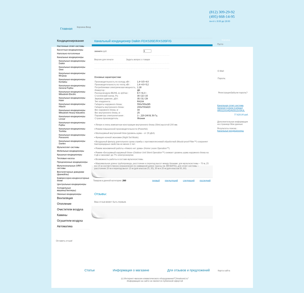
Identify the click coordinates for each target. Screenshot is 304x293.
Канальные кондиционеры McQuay (72, 74)
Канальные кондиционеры (70, 57)
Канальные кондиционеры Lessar (72, 117)
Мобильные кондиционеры (70, 151)
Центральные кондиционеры (71, 184)
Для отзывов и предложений (188, 270)
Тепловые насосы (66, 158)
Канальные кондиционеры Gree (72, 68)
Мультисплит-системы (68, 147)
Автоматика (64, 226)
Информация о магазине (131, 270)
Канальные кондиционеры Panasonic (72, 136)
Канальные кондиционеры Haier (72, 99)
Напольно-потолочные (68, 53)
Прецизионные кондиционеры (72, 162)
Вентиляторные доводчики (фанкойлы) (70, 173)
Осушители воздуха (70, 220)
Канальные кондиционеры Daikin (72, 62)
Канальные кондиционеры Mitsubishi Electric (72, 93)
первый (156, 180)
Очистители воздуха (70, 209)
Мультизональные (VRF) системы (69, 167)
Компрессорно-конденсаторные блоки (73, 179)
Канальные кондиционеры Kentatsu (72, 80)
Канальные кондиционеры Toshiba (72, 130)
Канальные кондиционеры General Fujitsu (72, 86)
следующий (189, 180)
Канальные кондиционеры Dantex (72, 142)
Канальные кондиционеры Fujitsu (72, 123)
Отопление (64, 203)
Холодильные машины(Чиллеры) (66, 189)
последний (205, 180)
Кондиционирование (70, 40)
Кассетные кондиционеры (70, 50)
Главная (66, 28)
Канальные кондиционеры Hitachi (72, 105)
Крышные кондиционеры (69, 154)
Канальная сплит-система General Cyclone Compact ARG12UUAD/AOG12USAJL (231, 108)
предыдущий (171, 180)
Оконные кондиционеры (69, 194)
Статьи (89, 270)
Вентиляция (65, 198)
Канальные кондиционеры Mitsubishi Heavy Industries (72, 111)
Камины (62, 215)
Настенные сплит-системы (70, 46)
